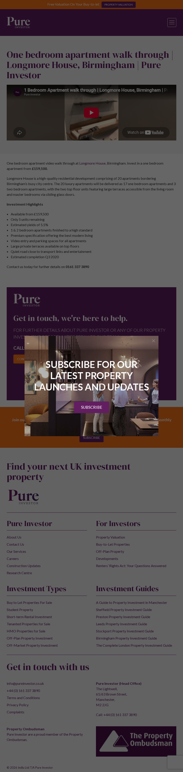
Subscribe (91, 407)
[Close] (153, 340)
